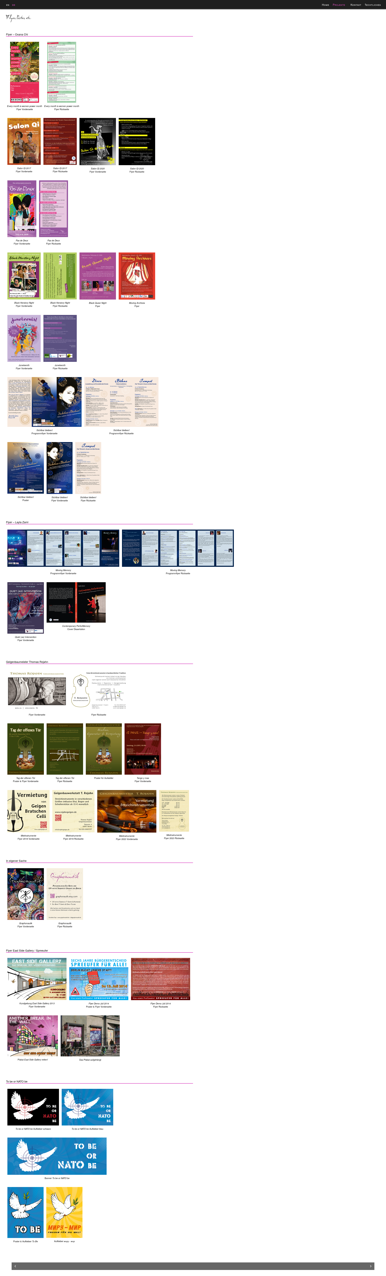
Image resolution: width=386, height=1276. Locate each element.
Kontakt (356, 4)
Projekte (339, 4)
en (7, 4)
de (13, 4)
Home (325, 4)
